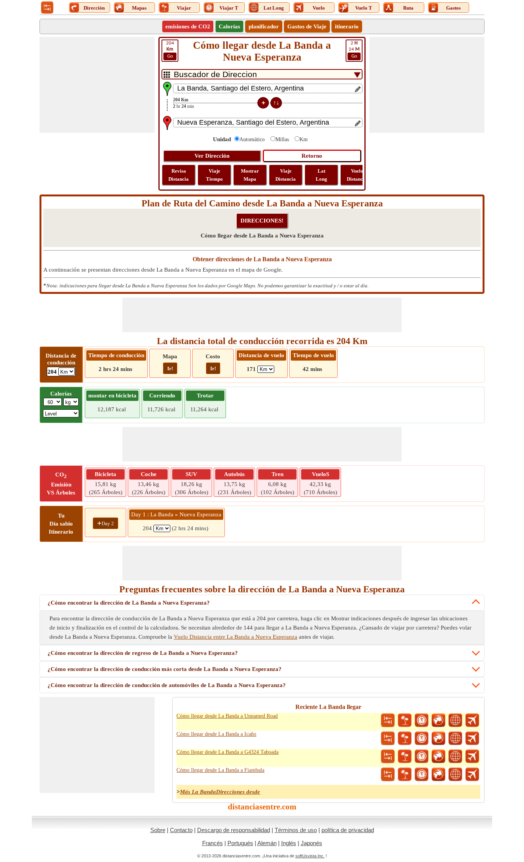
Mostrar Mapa (250, 175)
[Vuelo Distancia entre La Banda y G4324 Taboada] (472, 756)
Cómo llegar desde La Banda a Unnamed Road (227, 716)
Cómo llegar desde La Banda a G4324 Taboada (227, 752)
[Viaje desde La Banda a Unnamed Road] (404, 720)
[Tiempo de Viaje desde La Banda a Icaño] (421, 738)
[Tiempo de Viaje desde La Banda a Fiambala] (421, 774)
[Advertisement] (97, 85)
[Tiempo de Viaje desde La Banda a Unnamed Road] (421, 720)
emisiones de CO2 (187, 26)
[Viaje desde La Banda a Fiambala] (404, 774)
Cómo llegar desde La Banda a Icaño (216, 734)
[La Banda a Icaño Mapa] (438, 738)
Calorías (229, 26)
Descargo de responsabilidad (233, 830)
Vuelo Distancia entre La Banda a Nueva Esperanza (235, 637)
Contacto (181, 830)
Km (304, 139)
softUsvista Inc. (310, 856)
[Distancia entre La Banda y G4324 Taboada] (387, 756)
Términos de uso (296, 830)
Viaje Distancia (285, 175)
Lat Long (321, 175)
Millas (282, 139)
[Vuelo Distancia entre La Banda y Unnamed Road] (472, 720)
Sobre (157, 830)
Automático (252, 139)
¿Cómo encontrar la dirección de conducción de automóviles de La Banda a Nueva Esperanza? (167, 685)
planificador (264, 26)
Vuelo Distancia (357, 175)
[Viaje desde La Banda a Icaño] (404, 738)
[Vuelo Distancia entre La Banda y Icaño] (472, 738)
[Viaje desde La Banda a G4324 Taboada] (404, 756)
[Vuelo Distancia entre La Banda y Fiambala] (472, 774)
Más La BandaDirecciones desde (220, 792)
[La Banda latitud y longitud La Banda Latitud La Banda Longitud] (455, 720)
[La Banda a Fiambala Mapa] (438, 774)
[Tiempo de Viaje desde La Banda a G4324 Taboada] (421, 756)
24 (354, 50)
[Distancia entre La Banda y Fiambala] (387, 774)
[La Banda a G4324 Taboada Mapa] (438, 756)
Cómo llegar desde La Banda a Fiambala (220, 770)
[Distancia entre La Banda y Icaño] (387, 738)
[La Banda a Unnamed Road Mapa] (438, 720)
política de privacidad (347, 830)
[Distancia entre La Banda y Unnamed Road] (387, 720)
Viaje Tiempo (214, 175)
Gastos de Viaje (306, 26)
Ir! (170, 368)
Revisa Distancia (178, 175)
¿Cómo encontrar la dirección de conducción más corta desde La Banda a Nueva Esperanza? (165, 669)
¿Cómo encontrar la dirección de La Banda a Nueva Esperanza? (129, 603)
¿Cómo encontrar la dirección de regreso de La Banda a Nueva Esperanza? (143, 653)
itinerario (347, 26)
